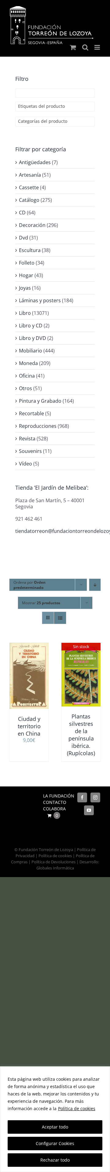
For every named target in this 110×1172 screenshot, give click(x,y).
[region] (55, 1119)
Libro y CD (30, 325)
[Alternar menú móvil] (97, 47)
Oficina (27, 375)
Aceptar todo (55, 1127)
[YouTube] (89, 810)
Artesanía (30, 174)
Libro (25, 313)
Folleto (27, 262)
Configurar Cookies (55, 1143)
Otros (25, 388)
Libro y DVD (32, 338)
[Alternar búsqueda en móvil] (85, 47)
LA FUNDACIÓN (58, 796)
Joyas (25, 288)
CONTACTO (54, 802)
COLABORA (54, 809)
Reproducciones (38, 426)
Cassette (29, 187)
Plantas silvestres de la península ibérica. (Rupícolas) (81, 735)
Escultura (30, 250)
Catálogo (29, 200)
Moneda (28, 363)
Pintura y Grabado (40, 401)
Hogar (26, 275)
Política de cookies (76, 1108)
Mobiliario (30, 350)
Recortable (31, 413)
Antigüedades (35, 162)
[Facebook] (82, 797)
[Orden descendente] (95, 584)
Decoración (32, 225)
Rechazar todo (55, 1160)
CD (22, 212)
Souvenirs (30, 451)
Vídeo (25, 463)
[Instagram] (95, 797)
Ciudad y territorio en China (29, 726)
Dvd (23, 237)
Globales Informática (55, 868)
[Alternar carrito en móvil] (73, 47)
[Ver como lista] (60, 618)
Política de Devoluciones (53, 862)
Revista (27, 438)
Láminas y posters (40, 300)
